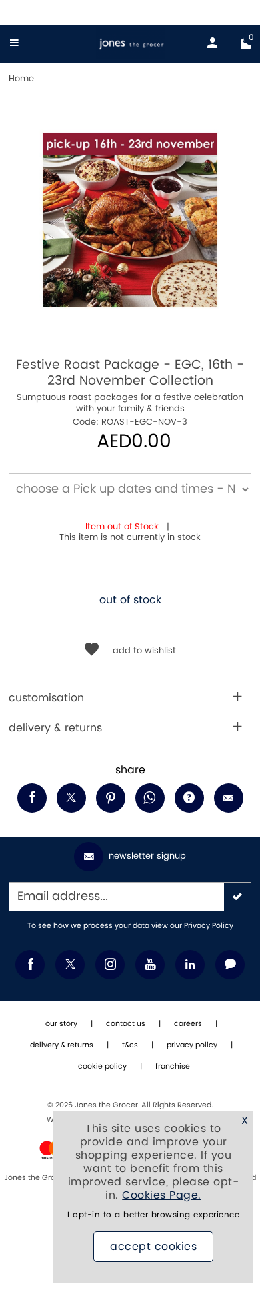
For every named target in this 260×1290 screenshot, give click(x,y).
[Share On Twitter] (71, 798)
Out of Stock (130, 600)
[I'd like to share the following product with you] (150, 798)
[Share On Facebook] (32, 798)
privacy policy (192, 1045)
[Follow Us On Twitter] (70, 964)
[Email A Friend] (228, 798)
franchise (172, 1067)
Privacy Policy (208, 926)
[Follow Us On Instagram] (110, 964)
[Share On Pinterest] (110, 798)
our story (61, 1024)
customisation (46, 698)
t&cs (130, 1045)
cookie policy (102, 1067)
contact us (125, 1024)
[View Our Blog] (230, 964)
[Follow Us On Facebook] (30, 964)
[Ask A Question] (189, 798)
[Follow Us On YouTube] (150, 964)
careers (188, 1024)
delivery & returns (55, 728)
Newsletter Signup (147, 856)
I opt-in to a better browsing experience (153, 1215)
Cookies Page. (161, 1195)
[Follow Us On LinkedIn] (190, 964)
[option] (130, 220)
